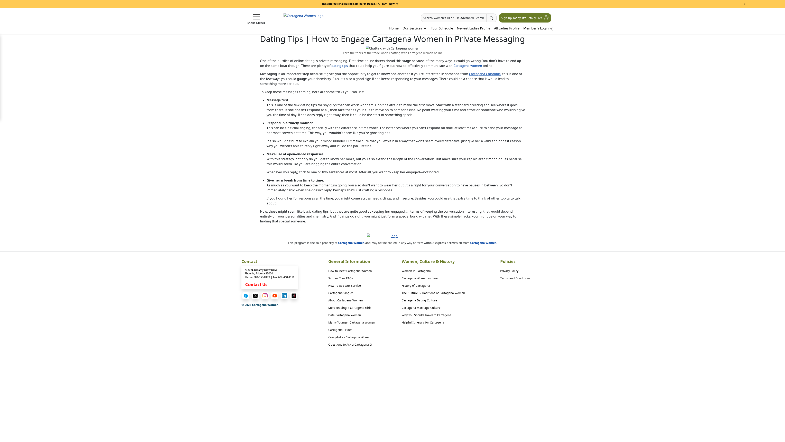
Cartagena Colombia (485, 74)
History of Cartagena (416, 286)
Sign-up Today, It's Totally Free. (522, 18)
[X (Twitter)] (255, 295)
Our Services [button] (413, 28)
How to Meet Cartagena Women (350, 271)
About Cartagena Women (345, 300)
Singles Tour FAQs (340, 278)
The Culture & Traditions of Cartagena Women (433, 293)
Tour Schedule (442, 28)
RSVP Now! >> (390, 4)
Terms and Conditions (515, 278)
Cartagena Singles (340, 293)
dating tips (339, 65)
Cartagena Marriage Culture (421, 308)
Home (394, 28)
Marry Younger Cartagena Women (351, 322)
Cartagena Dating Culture (419, 300)
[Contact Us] (269, 277)
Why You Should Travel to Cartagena (426, 315)
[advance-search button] (491, 18)
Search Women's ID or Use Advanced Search (453, 18)
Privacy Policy (509, 271)
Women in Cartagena (416, 271)
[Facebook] (245, 295)
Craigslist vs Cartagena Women (349, 337)
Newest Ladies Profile (473, 28)
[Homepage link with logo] (392, 237)
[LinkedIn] (284, 295)
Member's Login (536, 28)
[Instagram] (265, 295)
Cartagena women (467, 65)
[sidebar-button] (256, 16)
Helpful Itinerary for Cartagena (423, 322)
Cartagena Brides (340, 330)
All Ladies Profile (506, 28)
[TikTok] (293, 295)
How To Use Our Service (344, 286)
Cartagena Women (351, 243)
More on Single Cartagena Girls (349, 308)
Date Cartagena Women (344, 315)
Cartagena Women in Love (420, 278)
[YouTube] (274, 295)
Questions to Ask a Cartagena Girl (351, 344)
